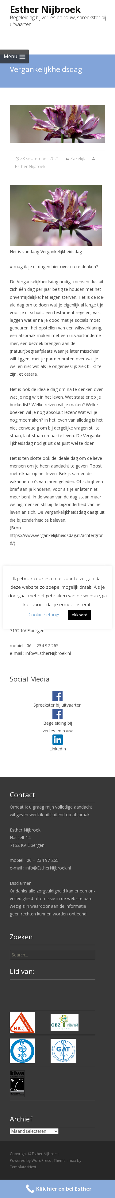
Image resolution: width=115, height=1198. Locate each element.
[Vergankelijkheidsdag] (57, 124)
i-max (72, 1160)
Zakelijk (77, 158)
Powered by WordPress (31, 1160)
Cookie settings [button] (44, 614)
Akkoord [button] (79, 615)
